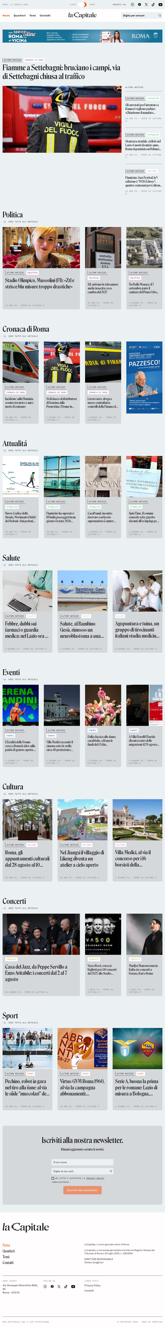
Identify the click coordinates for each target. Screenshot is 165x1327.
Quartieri (20, 15)
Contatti (45, 15)
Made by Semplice (152, 1322)
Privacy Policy (95, 1178)
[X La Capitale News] (146, 4)
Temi (32, 15)
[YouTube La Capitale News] (160, 4)
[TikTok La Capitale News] (153, 4)
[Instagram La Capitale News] (132, 4)
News (6, 15)
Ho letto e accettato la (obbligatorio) (78, 1180)
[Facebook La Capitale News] (139, 4)
